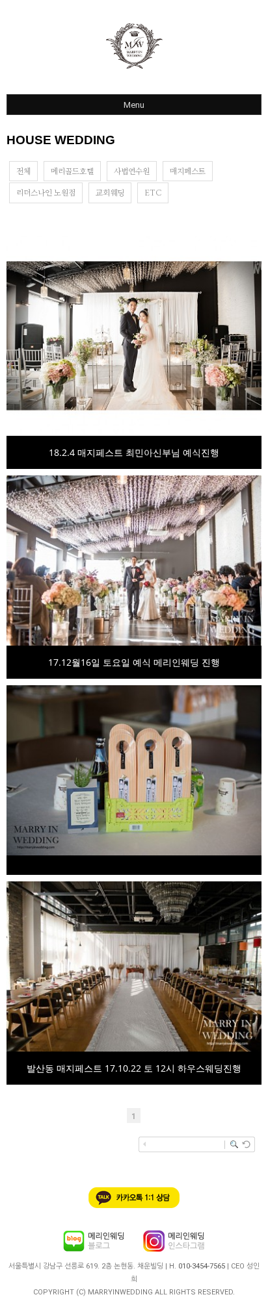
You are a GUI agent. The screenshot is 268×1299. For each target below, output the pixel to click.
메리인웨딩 (134, 46)
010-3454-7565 (201, 1266)
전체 (23, 171)
